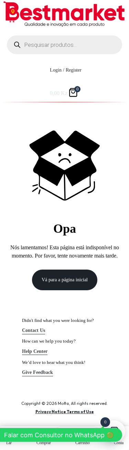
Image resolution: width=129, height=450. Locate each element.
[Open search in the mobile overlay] (64, 44)
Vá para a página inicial (65, 279)
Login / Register (66, 70)
